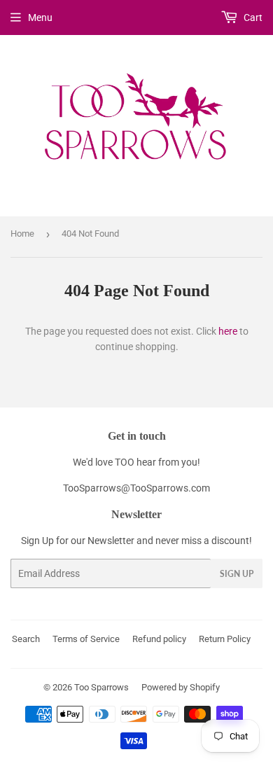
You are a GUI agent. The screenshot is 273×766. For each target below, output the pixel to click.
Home (22, 233)
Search (26, 639)
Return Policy (225, 639)
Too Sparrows (101, 687)
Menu (40, 17)
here (227, 331)
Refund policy (159, 639)
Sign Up (236, 574)
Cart (251, 17)
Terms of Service (86, 639)
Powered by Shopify (180, 687)
